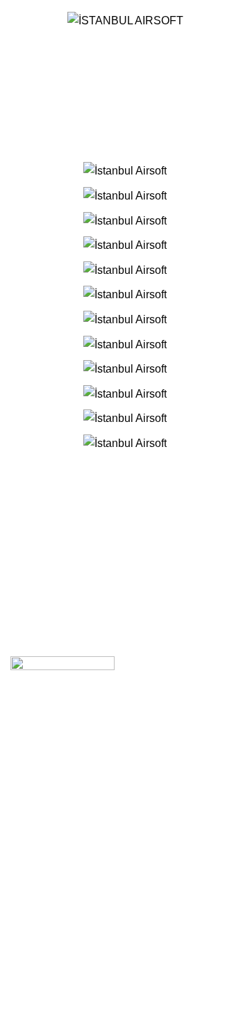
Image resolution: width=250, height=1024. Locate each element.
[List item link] (125, 854)
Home (103, 94)
